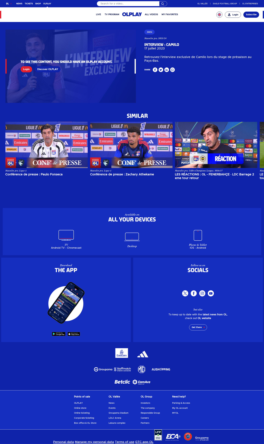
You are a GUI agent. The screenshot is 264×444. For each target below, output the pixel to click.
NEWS (19, 4)
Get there (197, 327)
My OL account (180, 408)
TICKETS (29, 4)
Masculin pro (150, 38)
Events (112, 408)
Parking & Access (181, 403)
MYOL (175, 413)
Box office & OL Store (85, 423)
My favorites (170, 14)
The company (148, 408)
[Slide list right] (252, 145)
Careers (145, 418)
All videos (151, 14)
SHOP (38, 4)
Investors (145, 403)
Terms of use (124, 442)
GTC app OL (144, 442)
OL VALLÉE (202, 4)
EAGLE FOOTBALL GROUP (225, 4)
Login (26, 69)
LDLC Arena (115, 418)
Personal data (63, 442)
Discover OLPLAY (47, 69)
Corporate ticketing (84, 418)
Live (98, 14)
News (111, 403)
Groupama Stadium (118, 413)
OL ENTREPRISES (250, 4)
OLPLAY (78, 403)
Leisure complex (117, 423)
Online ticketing (82, 413)
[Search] (132, 3)
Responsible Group (150, 413)
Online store (80, 408)
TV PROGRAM (112, 14)
